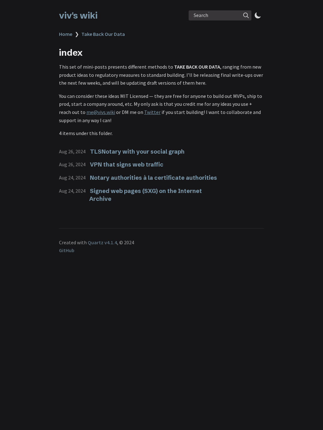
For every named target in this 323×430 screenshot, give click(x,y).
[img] (246, 15)
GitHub (66, 250)
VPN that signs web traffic (126, 164)
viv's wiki (78, 15)
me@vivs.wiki (100, 112)
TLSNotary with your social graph (137, 151)
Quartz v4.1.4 (102, 242)
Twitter (152, 112)
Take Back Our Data (103, 34)
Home (65, 34)
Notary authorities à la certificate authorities (153, 177)
